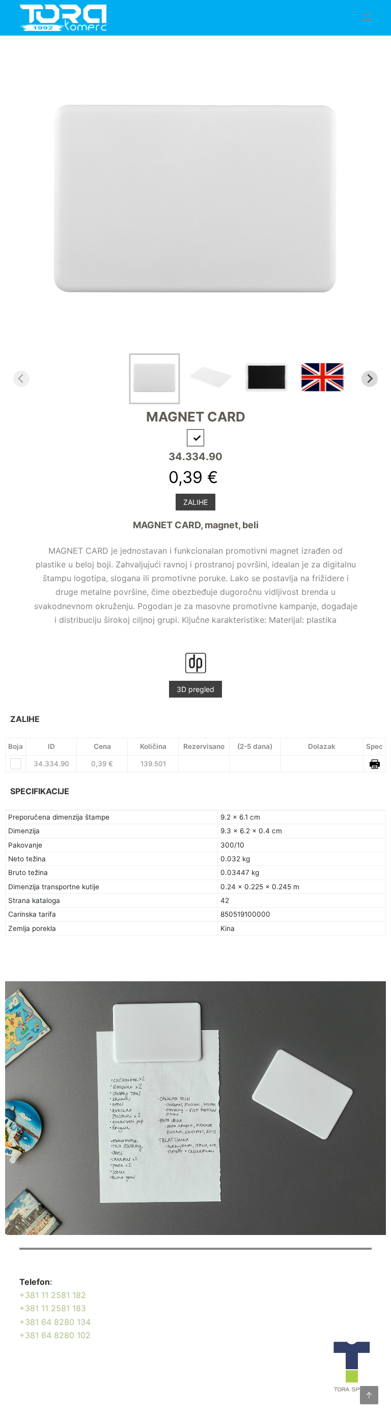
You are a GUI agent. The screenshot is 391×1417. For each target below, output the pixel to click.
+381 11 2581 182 (52, 1295)
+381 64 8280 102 (55, 1335)
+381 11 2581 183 (52, 1308)
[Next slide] (369, 379)
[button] (154, 378)
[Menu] (367, 17)
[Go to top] (369, 1395)
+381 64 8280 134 (55, 1322)
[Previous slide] (21, 379)
